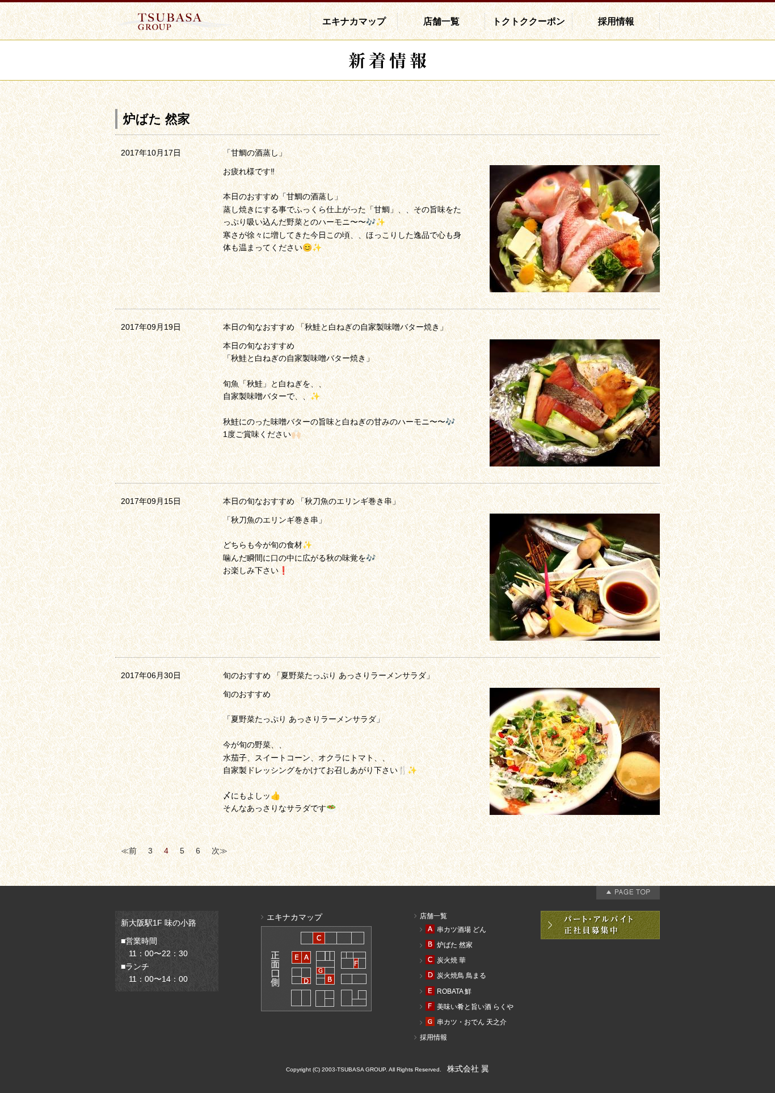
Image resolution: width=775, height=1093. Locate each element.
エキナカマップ (354, 21)
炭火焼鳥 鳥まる (461, 976)
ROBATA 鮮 (454, 991)
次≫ (220, 850)
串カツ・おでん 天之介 (472, 1022)
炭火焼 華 (451, 960)
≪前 (129, 850)
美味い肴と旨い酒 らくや (475, 1007)
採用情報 (616, 21)
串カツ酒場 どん (461, 930)
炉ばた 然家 (455, 945)
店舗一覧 (441, 21)
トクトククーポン (528, 21)
